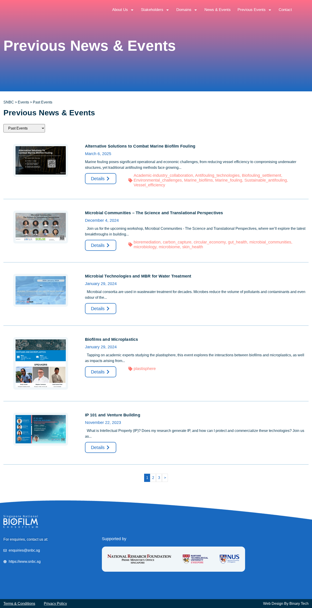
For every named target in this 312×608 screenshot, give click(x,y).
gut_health (237, 242)
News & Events (217, 10)
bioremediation (147, 242)
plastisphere (145, 368)
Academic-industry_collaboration (163, 175)
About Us (120, 10)
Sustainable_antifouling (265, 180)
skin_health (192, 247)
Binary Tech (299, 603)
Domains (183, 10)
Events (23, 102)
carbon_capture (177, 242)
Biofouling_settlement (261, 175)
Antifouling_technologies (217, 175)
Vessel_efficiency (149, 185)
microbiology (145, 247)
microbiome (169, 247)
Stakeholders (152, 10)
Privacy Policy (55, 603)
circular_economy (210, 242)
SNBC (8, 102)
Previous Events (252, 10)
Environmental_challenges (158, 180)
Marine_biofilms (198, 180)
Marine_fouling (228, 180)
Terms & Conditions (19, 603)
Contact (285, 10)
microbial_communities (270, 242)
